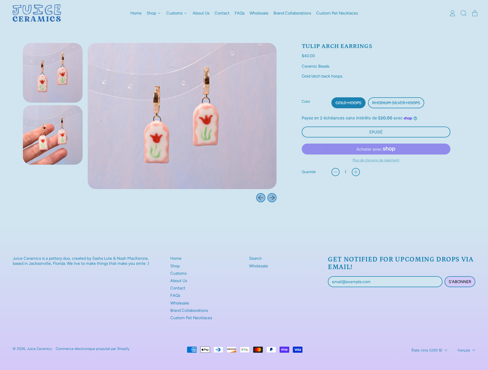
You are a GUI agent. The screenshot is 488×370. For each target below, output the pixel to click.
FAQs (240, 13)
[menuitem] (53, 73)
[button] (463, 13)
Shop (175, 266)
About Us (201, 13)
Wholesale (259, 13)
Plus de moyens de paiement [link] (376, 160)
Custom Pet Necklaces (337, 13)
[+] (356, 172)
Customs (178, 273)
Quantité (309, 172)
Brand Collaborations (292, 13)
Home (136, 13)
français (464, 350)
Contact (222, 13)
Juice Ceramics (39, 348)
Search (255, 258)
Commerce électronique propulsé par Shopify (93, 348)
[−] (335, 172)
